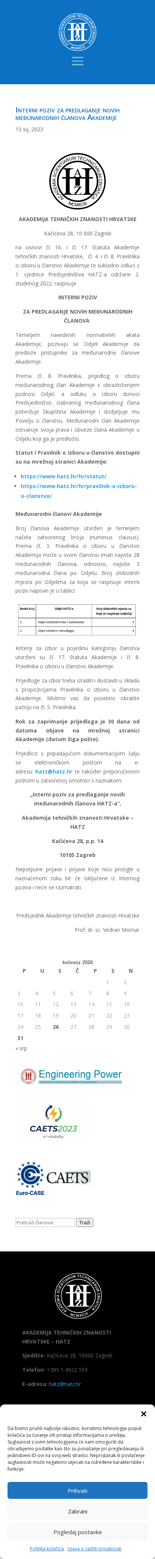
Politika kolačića (47, 1548)
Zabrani (77, 1511)
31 (20, 1038)
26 (56, 1026)
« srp (21, 1048)
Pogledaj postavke (77, 1532)
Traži (84, 1222)
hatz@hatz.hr (65, 1384)
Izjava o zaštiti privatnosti (95, 1548)
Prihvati (77, 1490)
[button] (143, 1414)
